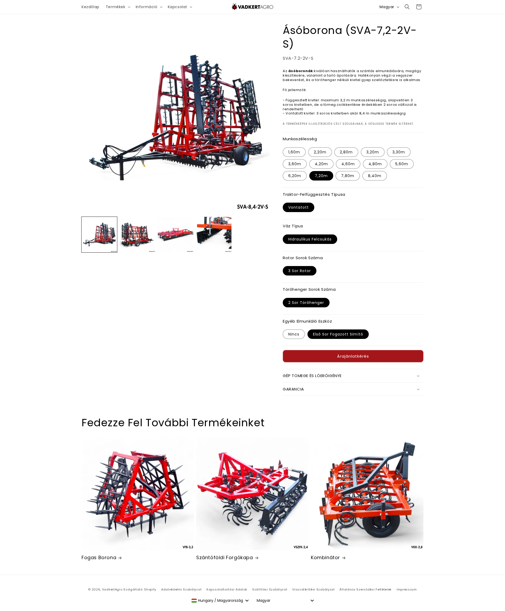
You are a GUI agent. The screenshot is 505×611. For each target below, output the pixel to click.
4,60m (348, 164)
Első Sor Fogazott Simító (338, 334)
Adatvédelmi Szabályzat (181, 589)
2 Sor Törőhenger (306, 302)
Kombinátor (325, 557)
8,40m (374, 175)
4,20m (321, 164)
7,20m (321, 175)
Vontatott (298, 207)
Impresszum (407, 589)
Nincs (293, 334)
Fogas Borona (99, 557)
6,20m (294, 175)
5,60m (401, 164)
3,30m (398, 152)
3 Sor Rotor (299, 270)
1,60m (294, 152)
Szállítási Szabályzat (269, 589)
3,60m (294, 164)
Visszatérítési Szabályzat (313, 589)
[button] (118, 6)
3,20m (372, 152)
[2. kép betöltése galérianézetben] (137, 234)
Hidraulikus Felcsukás (310, 239)
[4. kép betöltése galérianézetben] (213, 234)
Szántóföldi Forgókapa (224, 557)
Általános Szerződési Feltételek (366, 589)
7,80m (347, 175)
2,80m (346, 152)
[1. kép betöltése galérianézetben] (99, 234)
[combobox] (220, 600)
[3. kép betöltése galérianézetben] (175, 234)
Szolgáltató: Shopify (139, 589)
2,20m (320, 152)
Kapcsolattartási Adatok (226, 589)
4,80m (375, 164)
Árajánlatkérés (353, 356)
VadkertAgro (112, 589)
